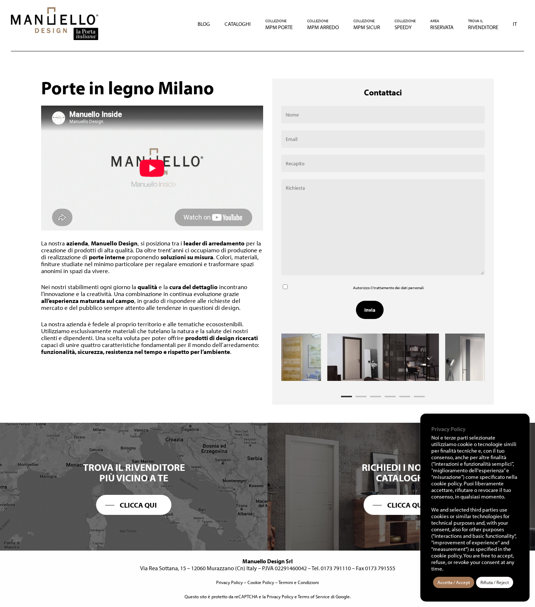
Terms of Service (314, 596)
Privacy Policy (229, 582)
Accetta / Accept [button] (453, 582)
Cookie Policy (260, 582)
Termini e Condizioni (298, 582)
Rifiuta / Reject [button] (494, 582)
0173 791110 (336, 568)
